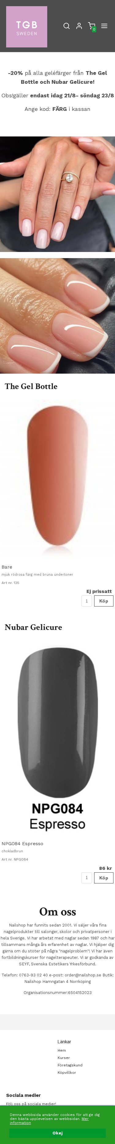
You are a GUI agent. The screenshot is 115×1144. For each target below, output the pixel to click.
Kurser (64, 1058)
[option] (57, 503)
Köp (103, 600)
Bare (7, 567)
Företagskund (70, 1065)
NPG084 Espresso (22, 843)
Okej (57, 1132)
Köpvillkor (67, 1072)
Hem (62, 1050)
